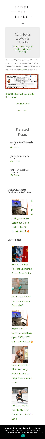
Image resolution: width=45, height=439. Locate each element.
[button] (22, 24)
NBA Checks (14, 148)
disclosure (23, 69)
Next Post (22, 110)
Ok (23, 436)
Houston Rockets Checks (19, 171)
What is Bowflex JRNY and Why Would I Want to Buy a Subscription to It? (22, 374)
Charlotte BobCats (20, 47)
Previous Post (22, 104)
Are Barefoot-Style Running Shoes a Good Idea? (21, 301)
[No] (42, 432)
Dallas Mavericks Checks (19, 157)
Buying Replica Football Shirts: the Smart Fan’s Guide (22, 269)
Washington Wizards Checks (21, 143)
